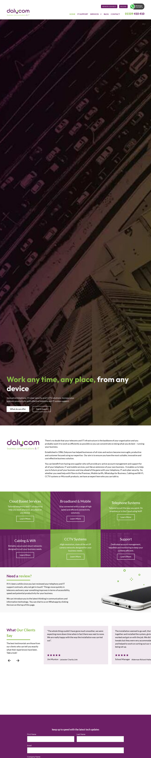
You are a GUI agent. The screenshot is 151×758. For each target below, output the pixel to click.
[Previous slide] (9, 660)
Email (30, 745)
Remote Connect (109, 6)
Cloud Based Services (25, 501)
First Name (31, 734)
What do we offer (18, 409)
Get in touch (41, 409)
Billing (123, 6)
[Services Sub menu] (101, 14)
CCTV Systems (75, 539)
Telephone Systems (126, 503)
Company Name (34, 757)
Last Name (81, 734)
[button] (136, 6)
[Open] (132, 6)
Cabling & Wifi (25, 541)
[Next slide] (18, 660)
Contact (115, 14)
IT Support (82, 14)
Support (126, 539)
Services (94, 14)
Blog (106, 14)
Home (72, 14)
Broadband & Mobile (75, 501)
